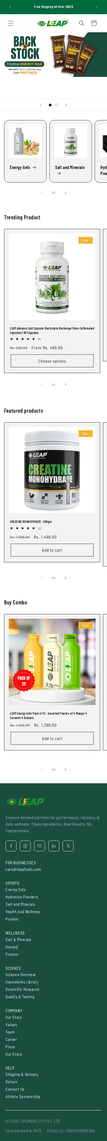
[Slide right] (66, 193)
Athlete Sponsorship (22, 1096)
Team (10, 1031)
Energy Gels (20, 167)
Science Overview (20, 974)
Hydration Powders (21, 896)
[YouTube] (39, 845)
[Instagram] (25, 845)
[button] (11, 23)
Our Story (13, 1017)
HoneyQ (11, 946)
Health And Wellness (22, 911)
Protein (11, 918)
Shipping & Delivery (21, 1074)
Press (10, 1046)
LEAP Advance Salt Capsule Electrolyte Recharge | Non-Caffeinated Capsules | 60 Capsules (52, 330)
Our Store (13, 1054)
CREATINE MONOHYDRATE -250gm (31, 521)
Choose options (52, 361)
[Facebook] (10, 845)
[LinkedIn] (53, 845)
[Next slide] (66, 105)
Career (11, 1039)
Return (11, 1081)
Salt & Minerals (18, 939)
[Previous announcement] (10, 7)
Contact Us (14, 1089)
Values (11, 1024)
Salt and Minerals (70, 167)
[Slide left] (41, 193)
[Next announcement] (97, 7)
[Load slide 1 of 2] (50, 105)
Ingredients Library (21, 981)
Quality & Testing (19, 996)
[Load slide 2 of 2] (57, 105)
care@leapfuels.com (23, 869)
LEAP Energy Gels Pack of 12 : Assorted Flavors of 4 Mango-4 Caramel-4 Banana (48, 715)
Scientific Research (22, 989)
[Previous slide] (41, 105)
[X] (68, 845)
